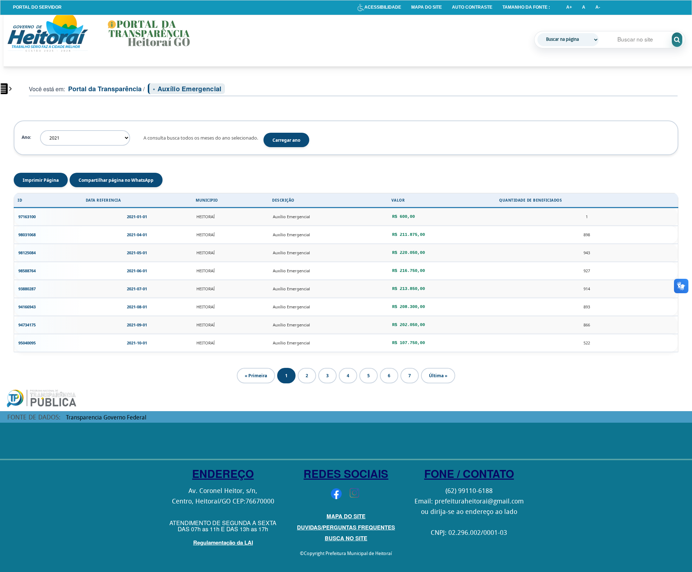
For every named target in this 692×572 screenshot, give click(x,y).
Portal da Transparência (105, 88)
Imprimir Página (41, 180)
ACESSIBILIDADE (382, 7)
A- (597, 7)
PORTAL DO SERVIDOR (37, 7)
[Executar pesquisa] (677, 39)
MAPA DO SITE (426, 7)
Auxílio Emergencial (190, 88)
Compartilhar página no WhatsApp (116, 180)
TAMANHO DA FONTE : (526, 7)
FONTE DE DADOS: (34, 417)
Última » (438, 376)
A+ (569, 7)
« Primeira (256, 376)
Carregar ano (286, 140)
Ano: (26, 137)
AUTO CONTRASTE (472, 7)
